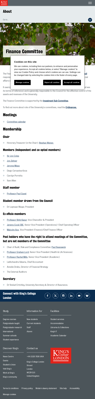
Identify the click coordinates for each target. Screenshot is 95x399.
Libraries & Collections (60, 328)
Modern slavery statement (46, 388)
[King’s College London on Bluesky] (87, 296)
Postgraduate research (13, 328)
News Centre (13, 357)
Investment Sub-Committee (55, 101)
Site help (63, 388)
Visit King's (13, 369)
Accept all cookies (72, 82)
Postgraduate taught (13, 324)
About (7, 11)
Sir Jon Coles (13, 156)
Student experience (13, 340)
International (13, 332)
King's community (13, 377)
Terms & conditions (11, 388)
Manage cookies (9, 394)
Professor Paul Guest (16, 194)
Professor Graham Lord (18, 252)
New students (37, 319)
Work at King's (13, 373)
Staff (37, 328)
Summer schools (13, 336)
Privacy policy (27, 388)
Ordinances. (71, 107)
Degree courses (13, 319)
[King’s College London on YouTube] (79, 296)
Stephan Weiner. (46, 143)
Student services (60, 319)
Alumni (37, 332)
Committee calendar (16, 122)
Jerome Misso (13, 166)
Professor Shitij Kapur (17, 220)
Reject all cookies (52, 82)
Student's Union (13, 365)
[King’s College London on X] (55, 296)
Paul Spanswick (59, 247)
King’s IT (60, 332)
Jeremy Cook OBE (15, 225)
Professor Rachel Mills (17, 257)
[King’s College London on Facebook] (47, 296)
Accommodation (60, 324)
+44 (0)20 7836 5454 (35, 357)
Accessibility (75, 388)
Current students (37, 324)
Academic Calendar (60, 336)
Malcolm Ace (13, 230)
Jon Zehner (12, 161)
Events (13, 361)
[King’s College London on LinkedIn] (71, 296)
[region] (47, 72)
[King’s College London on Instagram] (63, 296)
